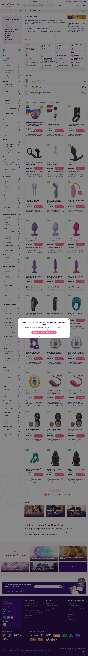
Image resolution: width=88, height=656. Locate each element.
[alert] (44, 328)
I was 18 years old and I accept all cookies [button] (44, 332)
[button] (44, 336)
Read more (53, 329)
